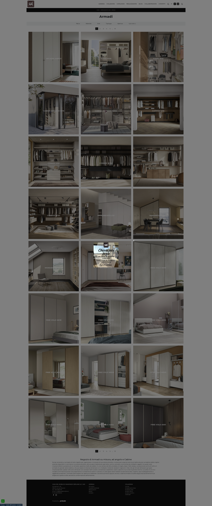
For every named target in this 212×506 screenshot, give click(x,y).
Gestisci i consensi (17, 505)
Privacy (3, 505)
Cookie (8, 505)
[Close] (133, 241)
